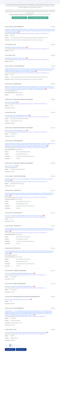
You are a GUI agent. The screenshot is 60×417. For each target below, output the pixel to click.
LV (36, 33)
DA (19, 33)
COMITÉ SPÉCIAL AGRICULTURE (11, 102)
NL (39, 33)
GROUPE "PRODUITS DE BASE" (11, 166)
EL (22, 33)
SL (46, 33)
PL (40, 33)
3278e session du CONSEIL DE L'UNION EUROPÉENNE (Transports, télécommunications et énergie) (24, 215)
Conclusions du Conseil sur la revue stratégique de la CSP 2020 (17, 115)
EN (23, 33)
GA (29, 33)
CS (17, 33)
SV (48, 33)
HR (30, 33)
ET (26, 33)
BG (16, 33)
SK (45, 33)
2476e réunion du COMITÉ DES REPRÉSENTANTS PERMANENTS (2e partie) (19, 273)
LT (33, 103)
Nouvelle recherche (10, 349)
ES (25, 33)
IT (33, 33)
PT (42, 33)
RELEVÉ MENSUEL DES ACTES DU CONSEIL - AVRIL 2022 (16, 47)
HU (32, 33)
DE (20, 33)
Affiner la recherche (21, 349)
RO (43, 33)
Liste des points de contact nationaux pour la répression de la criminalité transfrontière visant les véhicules (26, 332)
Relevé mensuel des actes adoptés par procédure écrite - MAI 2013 (18, 299)
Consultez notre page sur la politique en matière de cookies (20, 14)
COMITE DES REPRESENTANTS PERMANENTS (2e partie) (16, 130)
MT (37, 33)
